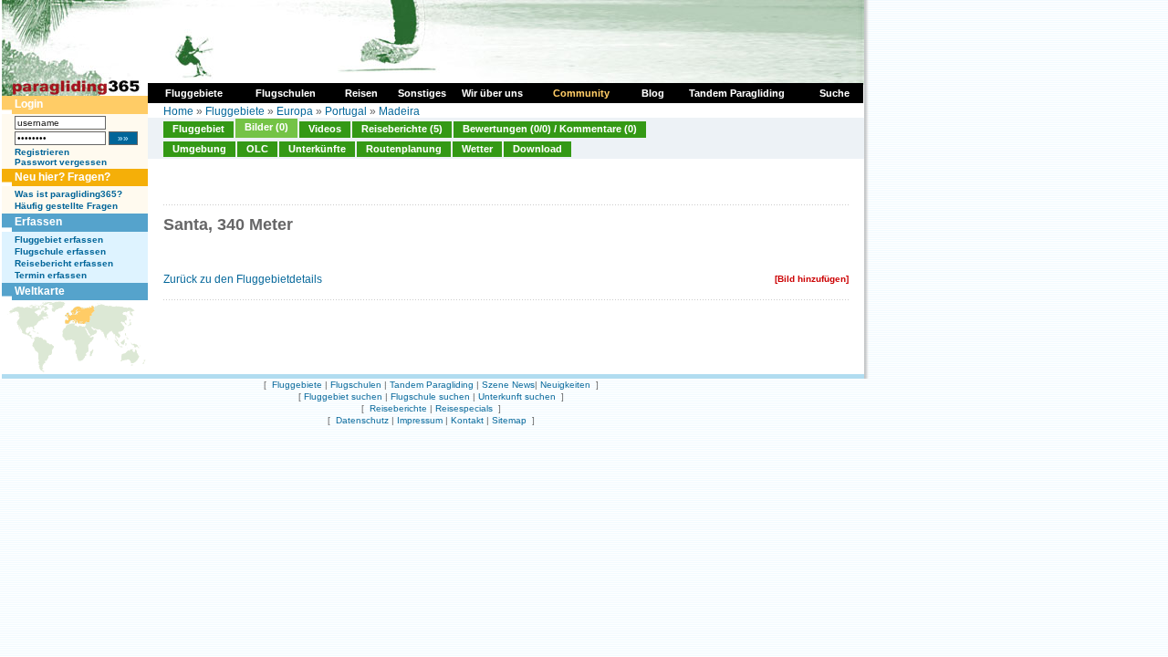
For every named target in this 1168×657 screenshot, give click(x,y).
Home (178, 111)
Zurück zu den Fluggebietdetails (242, 279)
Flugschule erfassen (60, 251)
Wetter (477, 148)
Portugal (346, 111)
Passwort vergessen (61, 162)
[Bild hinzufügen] (812, 279)
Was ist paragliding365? (68, 194)
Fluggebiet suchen (343, 396)
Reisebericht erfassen (64, 263)
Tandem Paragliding (432, 385)
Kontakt (467, 420)
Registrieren (42, 152)
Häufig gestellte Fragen (66, 206)
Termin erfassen (51, 275)
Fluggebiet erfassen (59, 240)
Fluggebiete (235, 111)
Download (537, 148)
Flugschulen (355, 385)
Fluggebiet (198, 128)
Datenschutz (362, 420)
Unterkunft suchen (517, 396)
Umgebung (199, 148)
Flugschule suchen (430, 396)
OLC (257, 148)
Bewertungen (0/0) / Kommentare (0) (550, 128)
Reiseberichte (398, 408)
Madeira (399, 111)
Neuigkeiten (565, 385)
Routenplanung (404, 148)
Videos (324, 128)
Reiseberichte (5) (402, 128)
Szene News (508, 385)
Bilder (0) (266, 126)
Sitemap (509, 420)
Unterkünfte (317, 148)
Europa (294, 111)
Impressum (420, 420)
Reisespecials (464, 408)
